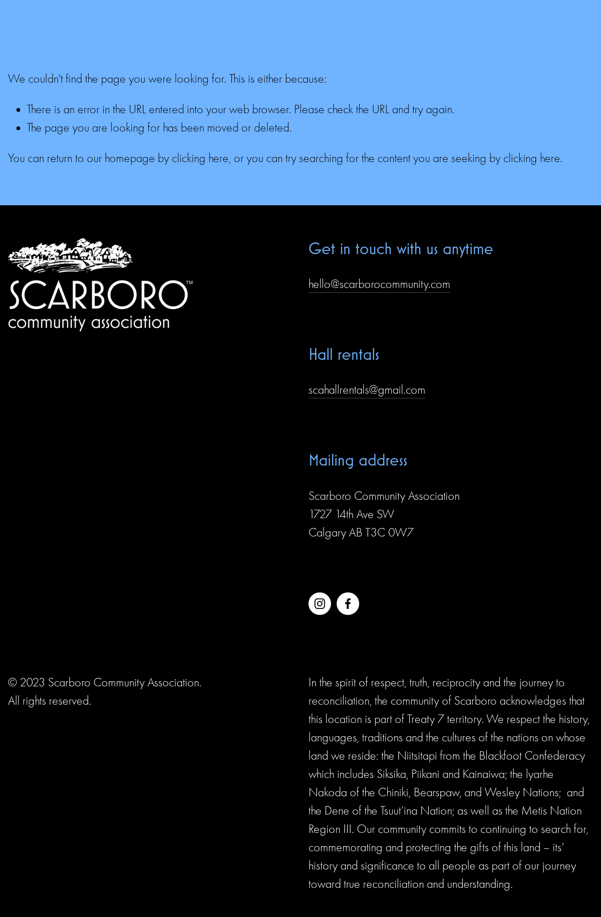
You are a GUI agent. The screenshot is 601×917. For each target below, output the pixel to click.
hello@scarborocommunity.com (379, 284)
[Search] (12, 16)
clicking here (200, 158)
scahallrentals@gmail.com (366, 390)
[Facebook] (348, 603)
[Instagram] (319, 603)
